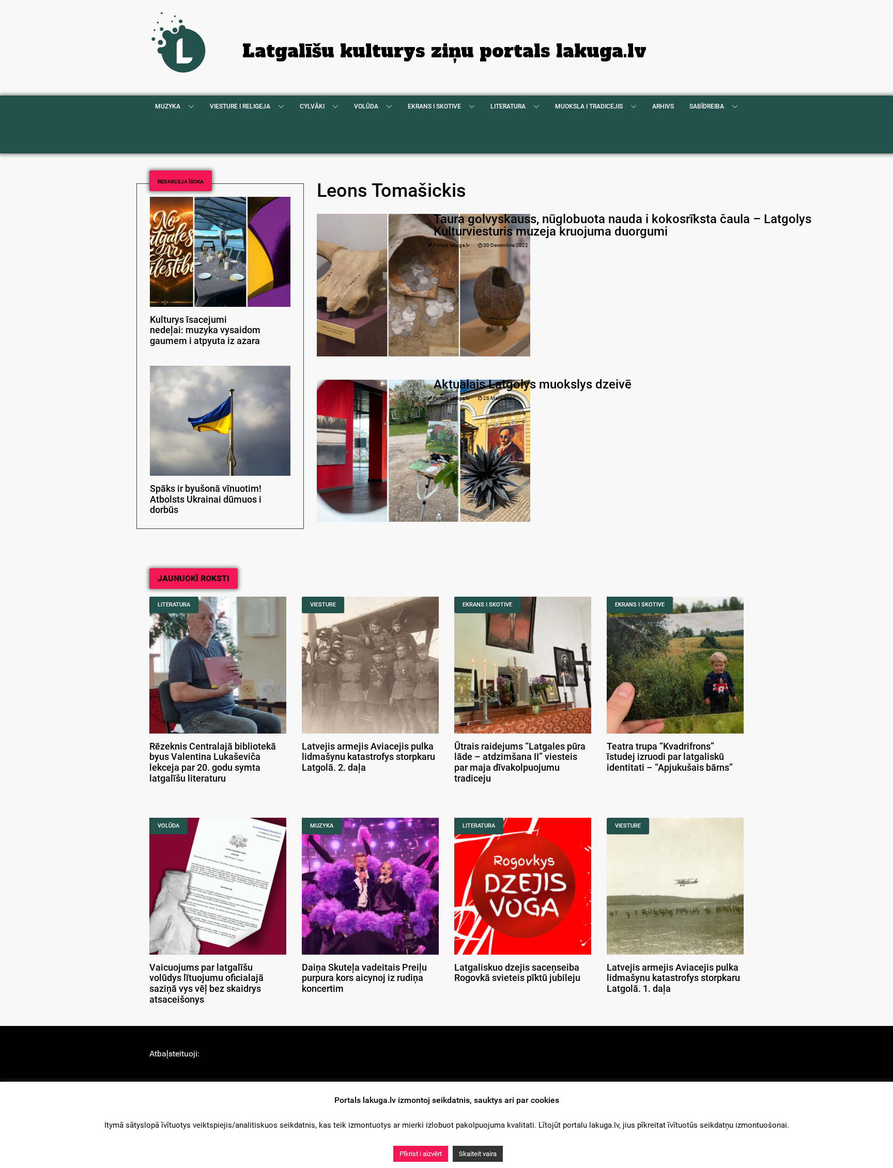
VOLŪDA (168, 825)
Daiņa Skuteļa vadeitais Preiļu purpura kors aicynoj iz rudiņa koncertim (364, 978)
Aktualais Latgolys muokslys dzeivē (533, 384)
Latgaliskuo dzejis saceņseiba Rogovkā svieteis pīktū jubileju (517, 973)
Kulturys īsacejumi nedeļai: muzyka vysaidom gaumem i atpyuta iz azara (205, 331)
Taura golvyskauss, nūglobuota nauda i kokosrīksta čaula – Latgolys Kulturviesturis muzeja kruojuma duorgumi (622, 225)
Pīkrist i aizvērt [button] (420, 1154)
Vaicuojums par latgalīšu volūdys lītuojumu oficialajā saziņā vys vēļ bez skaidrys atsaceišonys (206, 983)
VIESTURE (323, 604)
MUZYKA (321, 825)
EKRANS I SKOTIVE (487, 604)
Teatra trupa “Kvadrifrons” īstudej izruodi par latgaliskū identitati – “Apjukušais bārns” (670, 757)
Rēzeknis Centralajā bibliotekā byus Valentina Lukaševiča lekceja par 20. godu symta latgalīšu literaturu (212, 762)
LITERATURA (174, 604)
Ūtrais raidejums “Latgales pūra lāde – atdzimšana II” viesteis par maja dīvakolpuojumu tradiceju (520, 762)
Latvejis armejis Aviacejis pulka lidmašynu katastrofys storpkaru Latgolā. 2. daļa (368, 757)
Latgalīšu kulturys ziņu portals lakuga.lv (444, 51)
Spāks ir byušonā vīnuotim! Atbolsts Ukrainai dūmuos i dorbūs (205, 500)
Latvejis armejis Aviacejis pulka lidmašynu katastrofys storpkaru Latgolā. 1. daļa (673, 978)
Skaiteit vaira (478, 1154)
